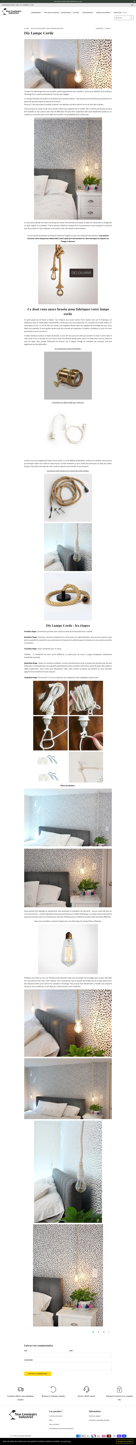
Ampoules (118, 12)
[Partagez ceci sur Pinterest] (104, 1332)
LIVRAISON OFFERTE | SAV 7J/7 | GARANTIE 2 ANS (18, 5)
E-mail (71, 1351)
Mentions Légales (95, 1416)
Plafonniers (87, 12)
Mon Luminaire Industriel (22, 1436)
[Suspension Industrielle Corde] (68, 274)
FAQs (50, 1420)
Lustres (76, 12)
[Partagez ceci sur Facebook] (98, 1332)
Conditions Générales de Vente (99, 1420)
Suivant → (108, 28)
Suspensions (66, 12)
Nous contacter (54, 1424)
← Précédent (98, 28)
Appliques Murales (51, 12)
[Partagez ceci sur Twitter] (93, 1332)
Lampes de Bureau (103, 12)
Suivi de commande (55, 1416)
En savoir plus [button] (66, 1441)
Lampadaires (36, 12)
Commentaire (29, 1360)
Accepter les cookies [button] (125, 1441)
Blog (125, 12)
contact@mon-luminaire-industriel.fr (61, 1428)
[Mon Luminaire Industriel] (12, 11)
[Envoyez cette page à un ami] (109, 1332)
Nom (26, 1351)
